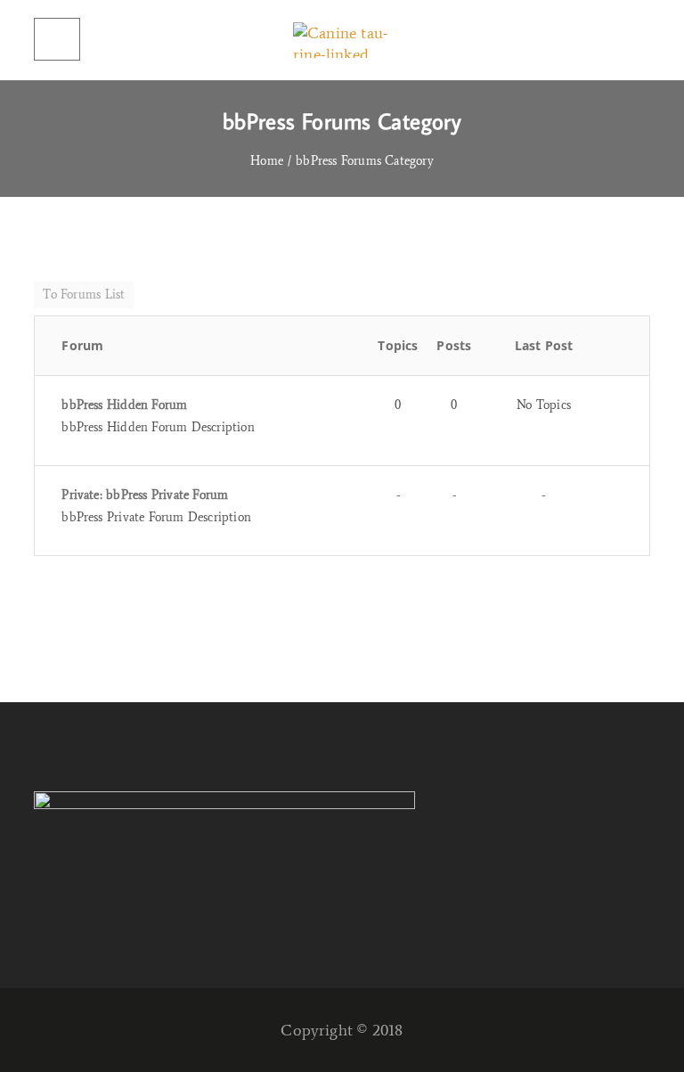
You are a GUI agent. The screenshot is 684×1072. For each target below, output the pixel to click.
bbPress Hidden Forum (124, 405)
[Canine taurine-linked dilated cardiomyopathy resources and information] (342, 40)
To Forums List (84, 294)
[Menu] (56, 39)
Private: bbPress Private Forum (144, 495)
